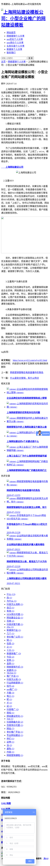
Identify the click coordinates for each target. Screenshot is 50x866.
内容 (10, 752)
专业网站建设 (15, 735)
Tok (10, 719)
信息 (10, 643)
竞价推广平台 (15, 732)
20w (10, 627)
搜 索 (30, 58)
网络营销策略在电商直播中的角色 (26, 372)
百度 (10, 621)
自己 (10, 607)
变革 (10, 660)
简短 (10, 713)
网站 (10, 728)
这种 (10, 742)
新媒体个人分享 (14, 49)
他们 (10, 738)
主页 (3, 61)
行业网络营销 (15, 683)
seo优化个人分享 (15, 39)
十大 (10, 650)
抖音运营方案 (15, 624)
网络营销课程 (15, 755)
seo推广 (12, 689)
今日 (10, 657)
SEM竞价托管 (15, 614)
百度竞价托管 (15, 725)
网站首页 (11, 32)
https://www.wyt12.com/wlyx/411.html (30, 360)
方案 (10, 693)
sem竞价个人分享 (15, 42)
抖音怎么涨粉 (15, 604)
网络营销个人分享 (15, 36)
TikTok (11, 673)
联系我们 (11, 52)
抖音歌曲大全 (15, 722)
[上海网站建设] (25, 24)
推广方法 (13, 676)
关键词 (11, 670)
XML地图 (6, 803)
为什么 (11, 601)
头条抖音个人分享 (15, 46)
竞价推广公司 (15, 637)
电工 (10, 696)
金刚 (10, 663)
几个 (10, 633)
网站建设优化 (15, 716)
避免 (10, 748)
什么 (11, 594)
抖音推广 (13, 709)
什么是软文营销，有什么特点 (24, 378)
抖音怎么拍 (14, 679)
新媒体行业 (14, 630)
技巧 (10, 686)
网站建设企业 (15, 617)
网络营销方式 (15, 667)
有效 (10, 611)
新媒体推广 (14, 653)
